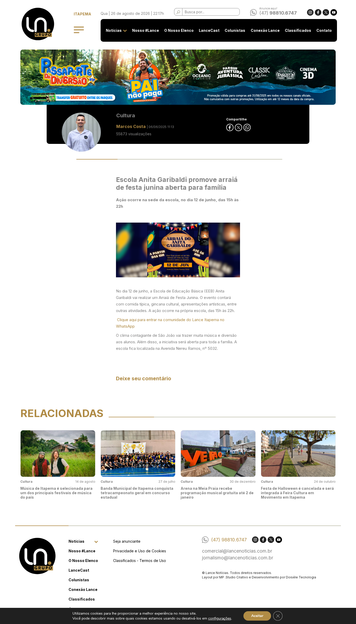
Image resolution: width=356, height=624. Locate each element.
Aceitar (257, 615)
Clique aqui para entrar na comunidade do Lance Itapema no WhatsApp (170, 323)
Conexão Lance (265, 30)
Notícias (114, 30)
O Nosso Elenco (179, 30)
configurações (219, 618)
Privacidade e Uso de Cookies (139, 551)
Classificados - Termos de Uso (139, 560)
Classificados (298, 30)
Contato (324, 30)
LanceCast (209, 30)
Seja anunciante (126, 541)
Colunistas (235, 30)
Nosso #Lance (145, 30)
